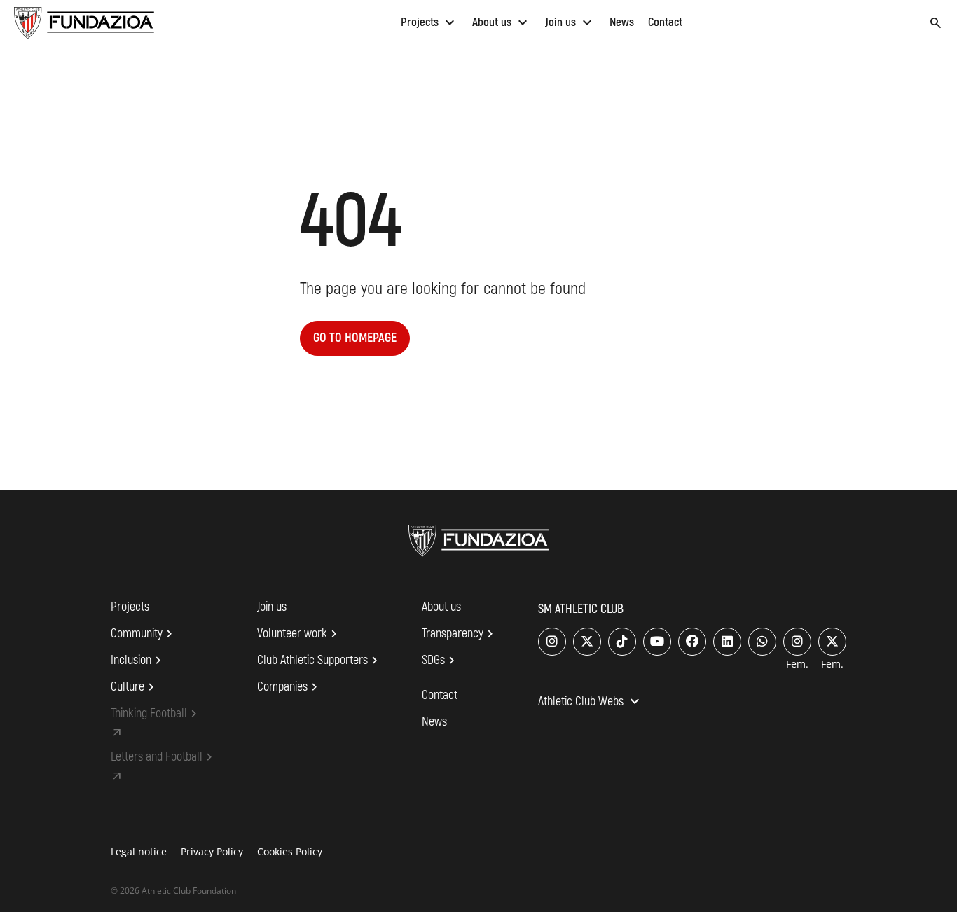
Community (144, 634)
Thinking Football (156, 713)
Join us (570, 22)
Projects (429, 22)
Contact (665, 22)
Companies (289, 687)
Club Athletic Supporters (319, 660)
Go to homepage (355, 338)
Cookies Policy (289, 851)
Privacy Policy (212, 851)
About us (501, 22)
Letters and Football (163, 757)
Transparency (459, 634)
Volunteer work (299, 634)
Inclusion (138, 660)
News (622, 22)
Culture (134, 687)
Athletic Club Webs (590, 702)
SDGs (440, 660)
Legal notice (139, 851)
